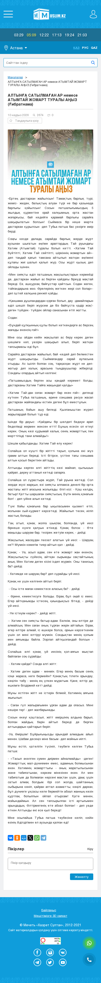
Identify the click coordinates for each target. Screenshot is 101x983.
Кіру (90, 849)
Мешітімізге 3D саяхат (50, 916)
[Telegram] (43, 838)
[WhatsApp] (37, 838)
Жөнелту (82, 877)
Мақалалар (15, 77)
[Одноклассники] (17, 838)
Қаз (76, 47)
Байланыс (48, 910)
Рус (85, 47)
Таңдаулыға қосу (27, 120)
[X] (30, 838)
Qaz (94, 47)
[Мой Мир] (24, 838)
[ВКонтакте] (10, 838)
